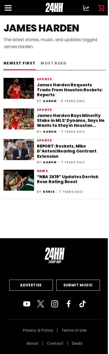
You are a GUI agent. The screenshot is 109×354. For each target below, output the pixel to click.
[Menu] (10, 7)
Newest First (19, 63)
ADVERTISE (31, 285)
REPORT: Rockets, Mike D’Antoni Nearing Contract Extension (67, 151)
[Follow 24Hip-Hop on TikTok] (82, 304)
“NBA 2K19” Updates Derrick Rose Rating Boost (67, 179)
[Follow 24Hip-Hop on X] (41, 304)
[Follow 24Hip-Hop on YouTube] (27, 304)
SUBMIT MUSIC (78, 285)
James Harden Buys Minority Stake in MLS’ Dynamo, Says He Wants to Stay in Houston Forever (71, 123)
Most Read (54, 63)
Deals (77, 343)
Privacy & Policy (38, 330)
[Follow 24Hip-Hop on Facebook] (69, 304)
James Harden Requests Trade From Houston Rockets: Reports (70, 90)
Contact (55, 343)
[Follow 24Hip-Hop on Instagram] (55, 304)
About (32, 343)
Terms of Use (74, 330)
